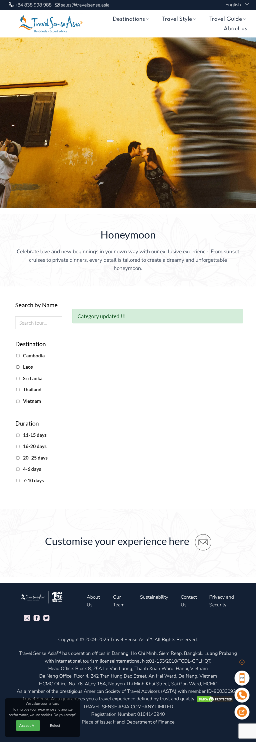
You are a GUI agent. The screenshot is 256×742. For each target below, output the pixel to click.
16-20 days (34, 446)
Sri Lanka (32, 378)
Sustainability (154, 597)
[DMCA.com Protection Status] (215, 699)
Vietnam (31, 401)
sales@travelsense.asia (85, 5)
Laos (27, 367)
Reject (55, 725)
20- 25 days (35, 458)
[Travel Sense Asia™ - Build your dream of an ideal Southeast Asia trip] (49, 23)
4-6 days (31, 469)
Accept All (27, 725)
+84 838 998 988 (33, 5)
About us (235, 28)
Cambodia (33, 355)
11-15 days (34, 435)
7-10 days (33, 480)
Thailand (32, 389)
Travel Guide (225, 19)
